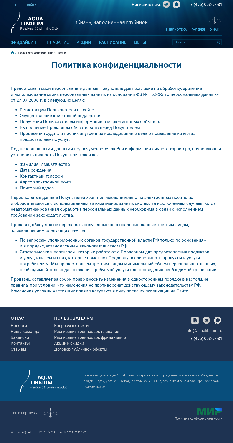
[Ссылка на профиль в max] (217, 320)
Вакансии (20, 337)
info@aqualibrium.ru (204, 330)
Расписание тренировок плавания (86, 331)
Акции (84, 42)
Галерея (198, 29)
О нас (214, 29)
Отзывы (18, 349)
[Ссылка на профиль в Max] (176, 5)
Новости (19, 325)
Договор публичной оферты (80, 349)
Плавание (58, 42)
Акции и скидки (69, 343)
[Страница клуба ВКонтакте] (195, 320)
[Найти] (218, 42)
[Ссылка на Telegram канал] (166, 5)
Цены (140, 42)
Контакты (20, 343)
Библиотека (176, 29)
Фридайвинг (25, 42)
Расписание (112, 42)
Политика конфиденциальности (198, 418)
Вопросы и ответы (71, 325)
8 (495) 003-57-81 (206, 4)
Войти (31, 5)
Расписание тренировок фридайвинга (90, 337)
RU (17, 5)
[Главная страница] (44, 381)
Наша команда (25, 331)
